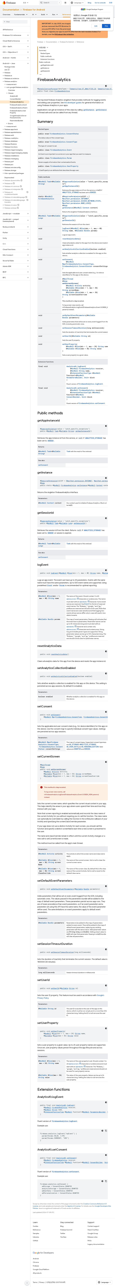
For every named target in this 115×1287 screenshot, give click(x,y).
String (41, 184)
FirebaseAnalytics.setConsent (92, 403)
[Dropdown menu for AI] (36, 14)
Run (53, 15)
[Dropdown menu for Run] (57, 14)
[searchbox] (15, 22)
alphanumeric (71, 599)
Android (36, 1259)
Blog (89, 3)
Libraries (36, 1237)
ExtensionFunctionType (81, 373)
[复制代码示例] (106, 1131)
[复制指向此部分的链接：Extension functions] (72, 1089)
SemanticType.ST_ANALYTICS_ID (83, 89)
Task (49, 181)
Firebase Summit (66, 1230)
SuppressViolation (71, 181)
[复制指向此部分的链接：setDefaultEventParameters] (74, 881)
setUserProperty (69, 344)
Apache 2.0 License (74, 1206)
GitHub (35, 1241)
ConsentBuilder (73, 397)
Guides (35, 1226)
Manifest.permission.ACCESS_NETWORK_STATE (81, 201)
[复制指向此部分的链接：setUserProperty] (60, 1023)
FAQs (89, 1241)
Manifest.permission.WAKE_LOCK (75, 203)
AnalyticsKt (71, 366)
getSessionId (68, 220)
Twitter (62, 1233)
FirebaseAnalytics (62, 91)
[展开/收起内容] (47, 47)
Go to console (100, 3)
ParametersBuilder (74, 378)
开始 (106, 26)
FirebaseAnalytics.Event (61, 150)
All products (37, 1273)
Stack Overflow (93, 1230)
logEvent (66, 228)
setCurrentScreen (70, 283)
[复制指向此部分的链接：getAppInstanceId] (62, 420)
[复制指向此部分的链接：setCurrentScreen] (62, 756)
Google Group (93, 1233)
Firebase (40, 42)
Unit (86, 378)
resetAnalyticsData (70, 239)
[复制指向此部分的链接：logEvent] (50, 565)
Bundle (87, 231)
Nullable (56, 181)
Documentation (11, 9)
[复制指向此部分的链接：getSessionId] (56, 513)
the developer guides (73, 103)
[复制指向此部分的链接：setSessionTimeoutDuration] (74, 944)
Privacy (41, 1282)
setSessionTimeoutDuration (74, 328)
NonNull (42, 181)
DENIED (93, 192)
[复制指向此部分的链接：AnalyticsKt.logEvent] (65, 1097)
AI (33, 15)
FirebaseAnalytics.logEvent (91, 384)
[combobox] (50, 3)
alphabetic (83, 602)
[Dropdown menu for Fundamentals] (27, 14)
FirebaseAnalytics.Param (61, 158)
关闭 (95, 26)
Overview (6, 15)
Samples (36, 1233)
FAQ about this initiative (64, 34)
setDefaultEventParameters (74, 315)
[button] (13, 35)
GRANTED (77, 749)
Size (83, 228)
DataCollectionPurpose (47, 89)
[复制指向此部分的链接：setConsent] (54, 706)
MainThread (68, 279)
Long (40, 218)
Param (61, 585)
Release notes (92, 1237)
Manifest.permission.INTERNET (75, 199)
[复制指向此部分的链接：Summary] (55, 121)
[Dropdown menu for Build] (47, 14)
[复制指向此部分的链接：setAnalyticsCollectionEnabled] (78, 668)
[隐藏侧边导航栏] (27, 1283)
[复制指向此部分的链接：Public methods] (65, 413)
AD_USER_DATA (72, 747)
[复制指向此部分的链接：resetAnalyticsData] (63, 646)
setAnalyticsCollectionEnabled (76, 249)
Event (49, 585)
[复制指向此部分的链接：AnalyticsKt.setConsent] (69, 1150)
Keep (65, 205)
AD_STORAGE (74, 744)
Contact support (93, 1226)
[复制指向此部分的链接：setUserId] (52, 980)
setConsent (67, 259)
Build (43, 15)
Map (63, 264)
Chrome (36, 1262)
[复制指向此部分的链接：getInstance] (54, 472)
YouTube (63, 1237)
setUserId (66, 336)
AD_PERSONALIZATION (90, 747)
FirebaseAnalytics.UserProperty (64, 166)
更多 (24, 3)
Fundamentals (19, 15)
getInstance (88, 110)
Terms (35, 1282)
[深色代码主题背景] (106, 86)
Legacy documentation (96, 1244)
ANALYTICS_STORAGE (70, 192)
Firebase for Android (34, 9)
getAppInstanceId (70, 186)
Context (86, 208)
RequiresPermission (71, 196)
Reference (66, 15)
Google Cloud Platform (41, 1269)
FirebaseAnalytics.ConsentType (63, 142)
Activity (78, 286)
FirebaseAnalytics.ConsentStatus (64, 134)
